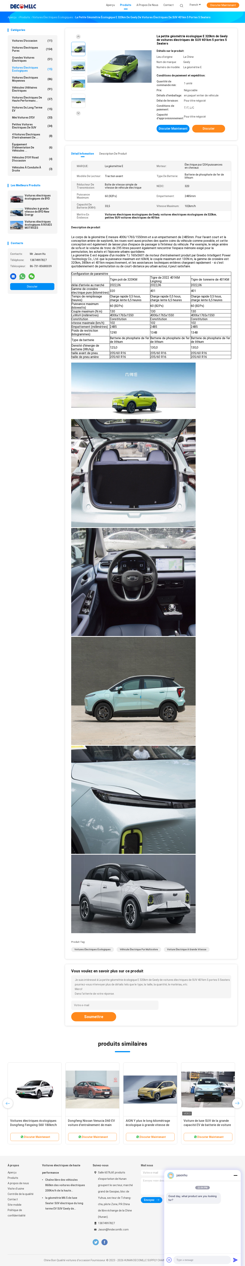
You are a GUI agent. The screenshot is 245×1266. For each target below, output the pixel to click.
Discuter (32, 286)
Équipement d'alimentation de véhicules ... (32, 147)
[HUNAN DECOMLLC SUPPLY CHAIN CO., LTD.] (22, 5)
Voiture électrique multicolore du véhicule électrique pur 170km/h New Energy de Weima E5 (205, 1125)
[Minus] (235, 1175)
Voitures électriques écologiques (32, 69)
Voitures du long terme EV (32, 109)
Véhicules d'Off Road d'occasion (32, 159)
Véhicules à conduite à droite (32, 169)
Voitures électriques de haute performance (61, 1169)
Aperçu (12, 1172)
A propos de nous (18, 1183)
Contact (13, 1199)
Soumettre (93, 1016)
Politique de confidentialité (16, 1213)
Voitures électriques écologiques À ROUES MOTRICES (38, 224)
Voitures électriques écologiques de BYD (38, 197)
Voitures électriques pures (32, 49)
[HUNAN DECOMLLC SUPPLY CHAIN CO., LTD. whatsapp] (22, 276)
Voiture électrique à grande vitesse (186, 949)
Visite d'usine (16, 1188)
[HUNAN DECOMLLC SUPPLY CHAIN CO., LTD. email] (13, 276)
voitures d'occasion (32, 40)
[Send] (235, 1260)
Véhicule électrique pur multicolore (139, 949)
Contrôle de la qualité (20, 1194)
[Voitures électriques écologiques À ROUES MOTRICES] (16, 225)
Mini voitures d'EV (32, 117)
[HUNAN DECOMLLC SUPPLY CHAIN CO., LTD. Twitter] (96, 1242)
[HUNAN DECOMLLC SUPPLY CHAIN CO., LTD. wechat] (32, 276)
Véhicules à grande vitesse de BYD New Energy (37, 211)
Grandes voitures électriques (32, 59)
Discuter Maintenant (223, 5)
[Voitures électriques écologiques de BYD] (16, 199)
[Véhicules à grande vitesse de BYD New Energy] (16, 212)
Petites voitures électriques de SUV (32, 126)
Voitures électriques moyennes (32, 79)
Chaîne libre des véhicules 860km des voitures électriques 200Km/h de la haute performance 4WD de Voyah (65, 1185)
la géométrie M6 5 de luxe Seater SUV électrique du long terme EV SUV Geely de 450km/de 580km (64, 1203)
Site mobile (14, 1204)
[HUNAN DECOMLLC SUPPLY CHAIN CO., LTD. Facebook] (104, 1242)
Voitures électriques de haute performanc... (32, 99)
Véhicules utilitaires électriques (32, 89)
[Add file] (169, 1260)
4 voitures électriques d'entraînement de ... (32, 136)
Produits (13, 1177)
